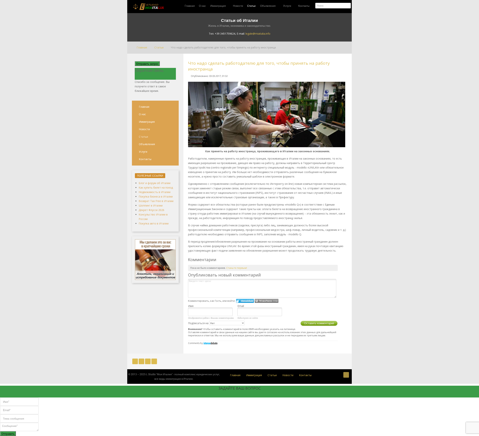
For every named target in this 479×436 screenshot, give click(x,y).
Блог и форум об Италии (154, 183)
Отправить (7, 433)
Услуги (143, 151)
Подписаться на (198, 323)
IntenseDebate (210, 343)
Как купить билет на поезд (156, 187)
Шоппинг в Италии (151, 205)
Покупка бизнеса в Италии (156, 196)
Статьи (143, 136)
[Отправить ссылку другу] (346, 76)
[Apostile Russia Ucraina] (155, 259)
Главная (144, 106)
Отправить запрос (147, 63)
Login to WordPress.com (266, 301)
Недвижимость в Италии (154, 192)
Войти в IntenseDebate (245, 301)
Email (240, 306)
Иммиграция (147, 121)
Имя (190, 306)
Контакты (145, 159)
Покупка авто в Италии (154, 223)
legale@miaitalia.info (257, 33)
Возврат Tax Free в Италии (156, 201)
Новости (144, 129)
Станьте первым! (236, 268)
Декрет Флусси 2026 (151, 210)
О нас (142, 114)
